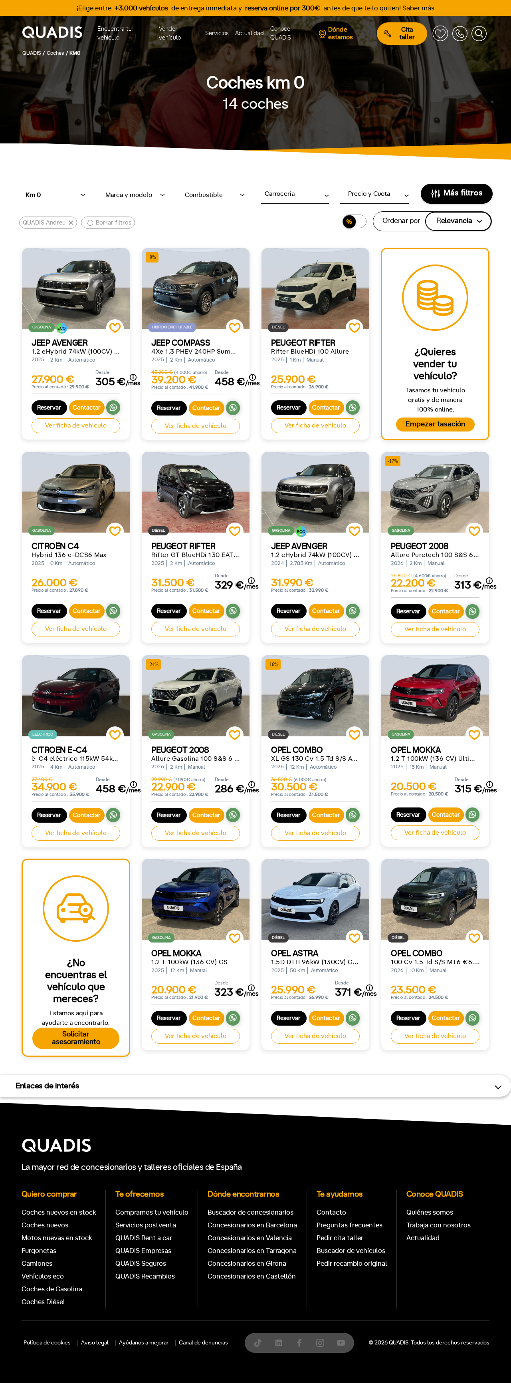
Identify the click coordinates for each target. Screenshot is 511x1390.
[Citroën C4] (76, 492)
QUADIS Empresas (143, 1250)
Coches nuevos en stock (59, 1212)
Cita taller (407, 33)
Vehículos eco (43, 1276)
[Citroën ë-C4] (76, 695)
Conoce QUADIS (280, 33)
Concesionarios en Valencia (250, 1238)
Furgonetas (39, 1250)
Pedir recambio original (352, 1263)
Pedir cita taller (340, 1238)
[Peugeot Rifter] (315, 288)
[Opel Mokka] (435, 695)
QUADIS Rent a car (143, 1238)
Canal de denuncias (203, 1343)
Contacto (331, 1212)
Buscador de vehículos (351, 1250)
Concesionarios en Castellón (252, 1276)
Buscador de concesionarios (250, 1212)
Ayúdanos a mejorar (143, 1343)
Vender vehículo (170, 33)
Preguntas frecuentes (349, 1225)
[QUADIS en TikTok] (258, 1343)
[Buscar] (479, 33)
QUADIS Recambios (145, 1276)
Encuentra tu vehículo (114, 33)
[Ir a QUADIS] (58, 34)
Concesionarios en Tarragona (252, 1250)
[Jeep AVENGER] (76, 288)
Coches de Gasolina (52, 1289)
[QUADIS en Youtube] (341, 1343)
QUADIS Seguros (140, 1263)
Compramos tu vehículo (151, 1212)
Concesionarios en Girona (247, 1263)
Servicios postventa (145, 1225)
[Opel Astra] (315, 899)
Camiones (37, 1263)
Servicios (217, 33)
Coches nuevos (45, 1225)
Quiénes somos (429, 1212)
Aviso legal (95, 1343)
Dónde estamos (340, 33)
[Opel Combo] (435, 899)
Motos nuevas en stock (57, 1238)
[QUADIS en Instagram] (320, 1343)
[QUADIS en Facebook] (299, 1343)
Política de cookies (47, 1343)
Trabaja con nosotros (438, 1225)
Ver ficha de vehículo (76, 425)
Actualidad (249, 33)
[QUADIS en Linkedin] (279, 1343)
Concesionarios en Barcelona (252, 1225)
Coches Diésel (43, 1302)
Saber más (418, 8)
